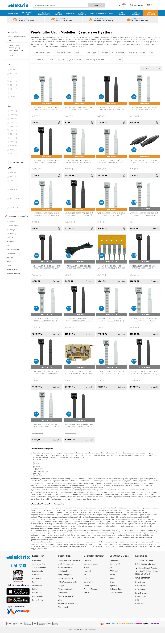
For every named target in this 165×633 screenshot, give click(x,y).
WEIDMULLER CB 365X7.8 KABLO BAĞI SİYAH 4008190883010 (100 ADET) (79, 214)
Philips (86, 567)
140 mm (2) (14, 115)
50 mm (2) (13, 176)
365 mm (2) (14, 138)
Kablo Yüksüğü (118, 53)
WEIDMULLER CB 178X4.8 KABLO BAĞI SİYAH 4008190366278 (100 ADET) (79, 320)
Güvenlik (70, 13)
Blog (60, 600)
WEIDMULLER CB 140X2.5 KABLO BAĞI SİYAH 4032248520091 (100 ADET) (47, 267)
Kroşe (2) (12, 53)
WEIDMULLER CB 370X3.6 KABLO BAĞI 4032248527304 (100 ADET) (46, 214)
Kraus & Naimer (116, 593)
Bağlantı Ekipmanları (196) (17, 38)
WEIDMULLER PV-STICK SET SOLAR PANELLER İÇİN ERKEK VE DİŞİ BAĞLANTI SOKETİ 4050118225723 (144, 161)
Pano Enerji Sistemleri (95, 59)
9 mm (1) (13, 97)
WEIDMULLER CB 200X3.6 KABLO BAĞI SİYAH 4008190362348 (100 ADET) (144, 267)
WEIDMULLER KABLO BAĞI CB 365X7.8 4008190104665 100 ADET (111, 373)
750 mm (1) (14, 149)
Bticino (112, 575)
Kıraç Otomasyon (142, 593)
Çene (71, 59)
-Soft (69, 630)
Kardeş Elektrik (116, 564)
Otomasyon (101, 13)
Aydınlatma (13, 13)
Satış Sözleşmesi (65, 575)
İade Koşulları (63, 571)
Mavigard (113, 578)
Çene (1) (12, 55)
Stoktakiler (13, 189)
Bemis (86, 593)
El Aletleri (104, 53)
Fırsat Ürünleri (151, 13)
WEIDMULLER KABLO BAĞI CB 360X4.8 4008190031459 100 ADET (112, 161)
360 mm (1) (14, 134)
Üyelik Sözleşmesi (65, 564)
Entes (86, 578)
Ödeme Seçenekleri (66, 596)
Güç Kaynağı (58, 13)
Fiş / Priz (61, 59)
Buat (151, 53)
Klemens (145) (14, 45)
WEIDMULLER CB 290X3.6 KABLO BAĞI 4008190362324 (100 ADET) (111, 320)
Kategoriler (12, 32)
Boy (9, 106)
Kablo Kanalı (122, 13)
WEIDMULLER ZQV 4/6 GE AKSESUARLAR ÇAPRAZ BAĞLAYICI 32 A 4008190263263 (112, 267)
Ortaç (112, 582)
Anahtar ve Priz (27, 13)
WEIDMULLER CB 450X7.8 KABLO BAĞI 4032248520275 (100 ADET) (111, 214)
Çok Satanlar (136, 13)
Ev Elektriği (82, 13)
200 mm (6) (14, 126)
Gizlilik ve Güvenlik (65, 578)
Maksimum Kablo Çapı (15, 165)
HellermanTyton (116, 589)
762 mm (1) (14, 153)
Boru (79, 59)
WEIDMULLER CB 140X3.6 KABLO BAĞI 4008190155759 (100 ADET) (79, 108)
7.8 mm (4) (13, 89)
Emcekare (139, 604)
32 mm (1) (13, 173)
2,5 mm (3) (13, 70)
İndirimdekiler (15, 198)
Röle (119, 59)
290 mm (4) (14, 130)
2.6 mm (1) (13, 73)
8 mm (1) (13, 93)
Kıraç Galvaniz (141, 597)
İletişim (61, 585)
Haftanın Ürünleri (13, 274)
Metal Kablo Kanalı (42, 53)
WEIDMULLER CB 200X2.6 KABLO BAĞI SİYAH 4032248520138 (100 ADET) (79, 267)
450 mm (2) (14, 146)
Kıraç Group (140, 582)
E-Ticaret (74, 630)
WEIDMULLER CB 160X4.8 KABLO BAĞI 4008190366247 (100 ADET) (144, 320)
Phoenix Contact (90, 589)
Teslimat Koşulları (65, 567)
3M (111, 567)
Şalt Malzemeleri (44, 13)
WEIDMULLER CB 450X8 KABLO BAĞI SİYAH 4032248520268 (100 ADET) (144, 373)
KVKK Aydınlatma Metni (67, 582)
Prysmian (113, 585)
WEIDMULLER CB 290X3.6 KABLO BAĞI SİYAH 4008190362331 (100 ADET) (111, 108)
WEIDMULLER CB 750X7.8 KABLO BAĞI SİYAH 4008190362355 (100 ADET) (79, 425)
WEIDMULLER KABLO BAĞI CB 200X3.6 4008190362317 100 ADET (46, 320)
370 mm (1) (14, 142)
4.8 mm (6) (13, 85)
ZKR (137, 600)
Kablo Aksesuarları (137, 53)
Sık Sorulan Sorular (66, 603)
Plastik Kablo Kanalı (62, 53)
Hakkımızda (63, 593)
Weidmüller (114, 560)
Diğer (111, 59)
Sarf (91, 13)
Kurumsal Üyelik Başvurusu (69, 560)
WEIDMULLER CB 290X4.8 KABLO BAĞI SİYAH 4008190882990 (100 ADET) (46, 161)
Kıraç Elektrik (140, 586)
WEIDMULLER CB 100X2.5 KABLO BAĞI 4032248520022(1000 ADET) (144, 214)
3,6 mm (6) (13, 77)
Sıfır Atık (9, 258)
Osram (86, 585)
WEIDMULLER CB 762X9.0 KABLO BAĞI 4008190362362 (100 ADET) (46, 425)
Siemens (87, 560)
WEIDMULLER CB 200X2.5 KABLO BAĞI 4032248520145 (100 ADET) (46, 108)
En (9, 64)
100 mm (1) (14, 111)
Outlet (8, 262)
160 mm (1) (14, 118)
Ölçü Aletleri (39, 59)
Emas (86, 575)
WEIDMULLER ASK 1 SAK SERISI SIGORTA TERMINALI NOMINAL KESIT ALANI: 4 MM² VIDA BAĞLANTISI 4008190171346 (79, 373)
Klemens (78, 53)
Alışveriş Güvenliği (65, 589)
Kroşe (50, 59)
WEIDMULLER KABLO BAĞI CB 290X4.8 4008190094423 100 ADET (79, 161)
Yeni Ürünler (14, 207)
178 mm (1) (14, 122)
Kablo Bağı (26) (14, 48)
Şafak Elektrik (89, 582)
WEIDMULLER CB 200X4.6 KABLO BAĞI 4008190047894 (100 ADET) (144, 108)
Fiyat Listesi (63, 607)
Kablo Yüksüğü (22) (16, 50)
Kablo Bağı (91, 53)
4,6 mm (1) (13, 81)
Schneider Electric (91, 564)
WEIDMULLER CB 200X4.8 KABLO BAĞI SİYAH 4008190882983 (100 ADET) (46, 373)
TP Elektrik (114, 571)
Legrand (87, 571)
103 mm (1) (14, 180)
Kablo (111, 13)
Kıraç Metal (140, 589)
